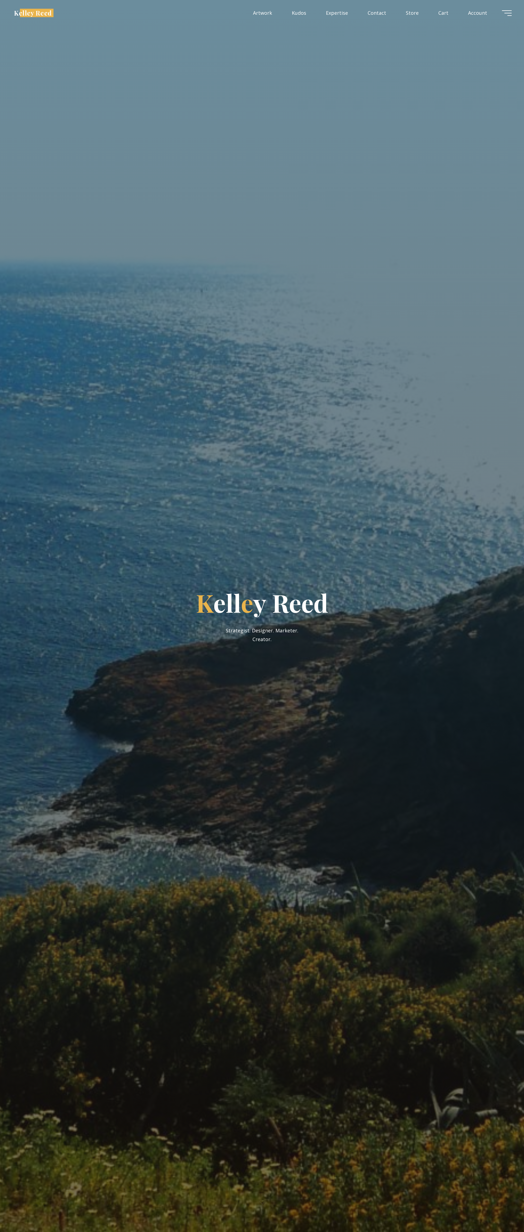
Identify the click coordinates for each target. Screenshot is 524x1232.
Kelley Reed (33, 12)
